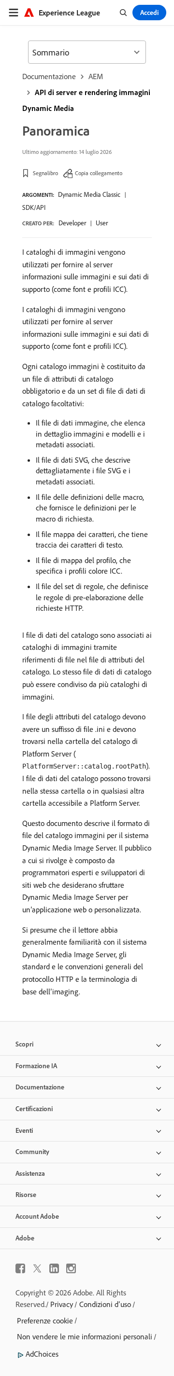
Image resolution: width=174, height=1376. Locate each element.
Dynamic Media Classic (89, 194)
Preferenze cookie (45, 1320)
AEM (95, 76)
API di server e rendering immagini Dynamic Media (86, 100)
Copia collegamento (98, 173)
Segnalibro (45, 173)
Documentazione (49, 76)
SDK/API (33, 207)
